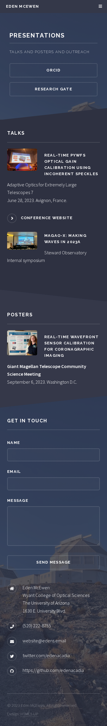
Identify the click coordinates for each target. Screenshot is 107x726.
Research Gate (53, 89)
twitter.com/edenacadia (46, 655)
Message (17, 500)
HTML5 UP (29, 714)
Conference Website (47, 218)
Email (14, 471)
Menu (99, 6)
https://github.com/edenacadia (53, 670)
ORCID (53, 70)
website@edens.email (44, 641)
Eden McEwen (22, 6)
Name (13, 442)
